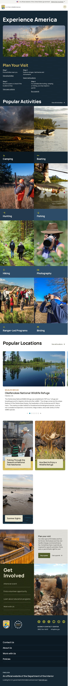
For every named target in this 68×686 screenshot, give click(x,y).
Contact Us (8, 642)
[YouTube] (53, 621)
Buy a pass (44, 555)
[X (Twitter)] (48, 621)
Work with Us (9, 606)
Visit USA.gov (43, 680)
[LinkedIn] (58, 621)
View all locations (57, 344)
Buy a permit (35, 91)
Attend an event (10, 583)
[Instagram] (43, 621)
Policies (6, 659)
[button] (29, 413)
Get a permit (56, 555)
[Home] (6, 624)
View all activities (8, 76)
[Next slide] (40, 413)
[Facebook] (39, 621)
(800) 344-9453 (43, 629)
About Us (7, 647)
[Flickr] (63, 621)
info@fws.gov (55, 629)
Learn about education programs (17, 599)
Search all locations (29, 78)
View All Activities (57, 103)
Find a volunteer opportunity (15, 591)
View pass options (9, 89)
